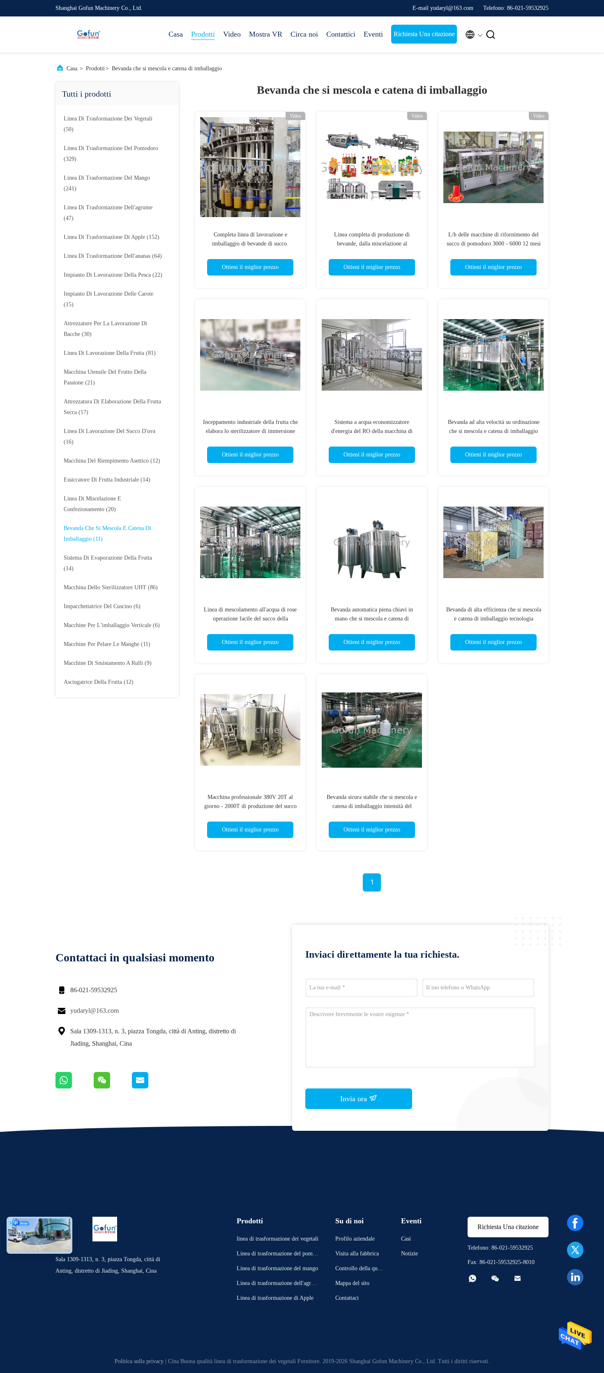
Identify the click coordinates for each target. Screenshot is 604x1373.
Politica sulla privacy (139, 1361)
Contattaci (347, 1298)
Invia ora (354, 1099)
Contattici (340, 34)
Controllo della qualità (359, 1269)
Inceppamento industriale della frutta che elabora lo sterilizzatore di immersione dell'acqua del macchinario (250, 431)
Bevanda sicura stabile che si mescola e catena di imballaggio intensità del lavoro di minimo (372, 806)
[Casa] (88, 34)
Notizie (409, 1253)
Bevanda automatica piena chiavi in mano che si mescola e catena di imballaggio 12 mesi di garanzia (372, 619)
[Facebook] (575, 1222)
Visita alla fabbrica (357, 1253)
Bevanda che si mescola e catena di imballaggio (167, 68)
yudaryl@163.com (94, 1010)
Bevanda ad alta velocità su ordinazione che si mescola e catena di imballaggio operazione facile (493, 431)
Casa (175, 34)
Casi (406, 1239)
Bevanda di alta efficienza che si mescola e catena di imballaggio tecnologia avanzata (493, 619)
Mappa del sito (352, 1283)
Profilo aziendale (355, 1239)
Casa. (73, 68)
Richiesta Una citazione (424, 33)
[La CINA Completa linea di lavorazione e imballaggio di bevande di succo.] (250, 167)
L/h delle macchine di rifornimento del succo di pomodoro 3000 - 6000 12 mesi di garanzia (494, 244)
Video (232, 34)
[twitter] (575, 1250)
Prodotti (203, 34)
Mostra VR (265, 34)
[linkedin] (575, 1277)
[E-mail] (150, 1086)
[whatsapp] (74, 1086)
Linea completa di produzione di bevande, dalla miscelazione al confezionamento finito (372, 244)
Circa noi (304, 34)
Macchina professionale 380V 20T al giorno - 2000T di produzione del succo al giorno (250, 806)
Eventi (373, 34)
